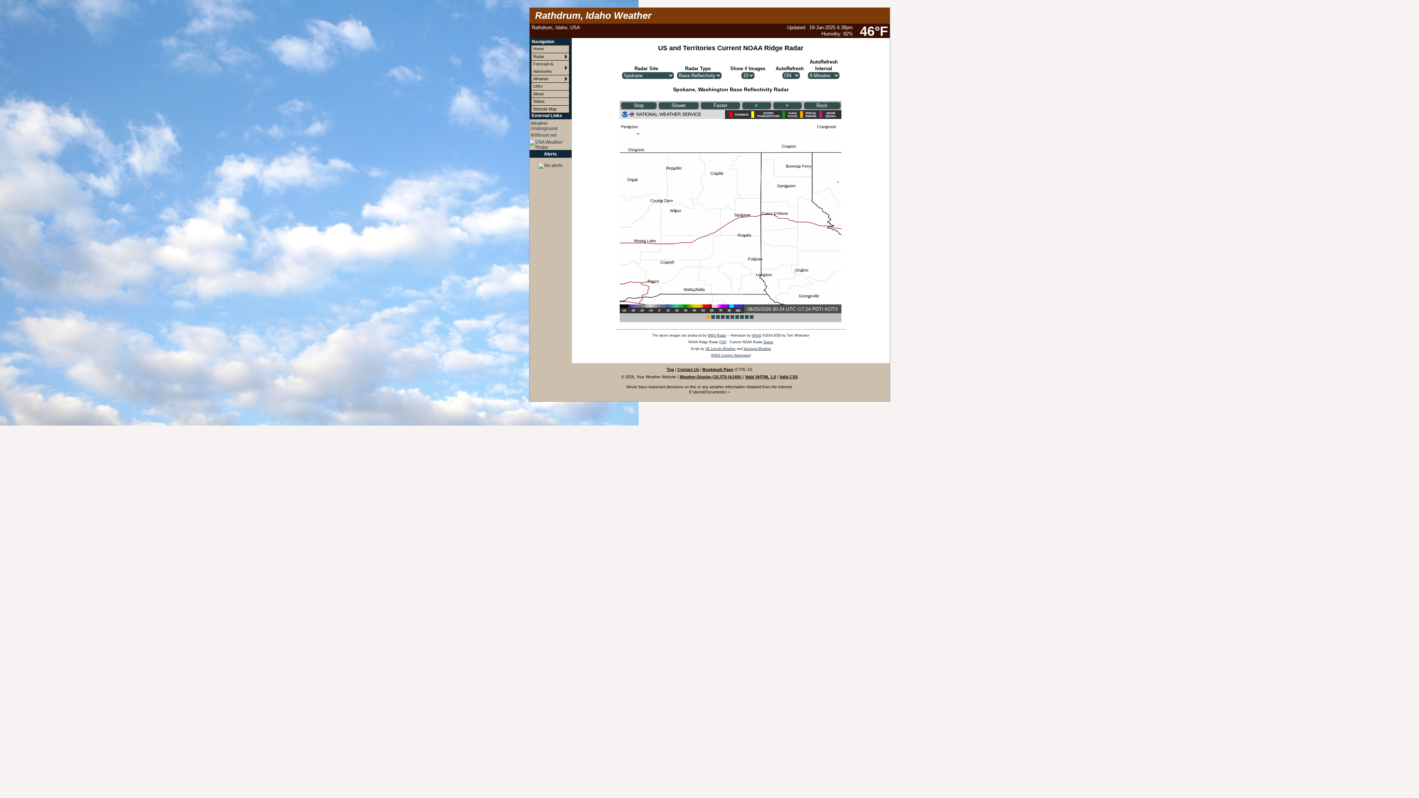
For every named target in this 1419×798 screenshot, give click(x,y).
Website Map (545, 109)
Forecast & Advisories (543, 67)
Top (670, 369)
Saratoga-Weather (757, 349)
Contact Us (688, 369)
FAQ (722, 342)
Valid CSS (788, 377)
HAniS (756, 335)
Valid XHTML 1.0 (760, 377)
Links (538, 86)
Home (538, 49)
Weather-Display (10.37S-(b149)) (711, 377)
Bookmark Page (717, 369)
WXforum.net (544, 135)
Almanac (541, 78)
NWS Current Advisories (731, 355)
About (538, 94)
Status (539, 101)
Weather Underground (544, 126)
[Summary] (551, 163)
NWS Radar (717, 335)
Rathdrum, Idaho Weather (593, 15)
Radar (538, 56)
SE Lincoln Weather (720, 349)
